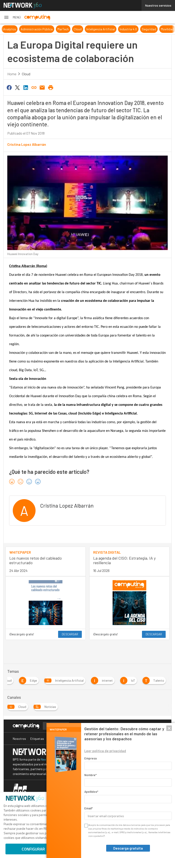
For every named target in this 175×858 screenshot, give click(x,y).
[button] (12, 17)
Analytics (9, 29)
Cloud (78, 29)
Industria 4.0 (128, 29)
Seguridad (149, 29)
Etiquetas (37, 739)
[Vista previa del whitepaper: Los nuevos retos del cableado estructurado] (45, 602)
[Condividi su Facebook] (9, 87)
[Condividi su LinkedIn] (25, 87)
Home (11, 74)
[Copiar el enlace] (34, 87)
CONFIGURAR (33, 849)
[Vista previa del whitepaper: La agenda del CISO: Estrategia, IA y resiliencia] (129, 602)
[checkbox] (86, 825)
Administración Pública (37, 29)
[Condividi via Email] (42, 87)
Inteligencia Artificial (100, 29)
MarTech (63, 29)
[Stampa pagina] (50, 87)
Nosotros (19, 739)
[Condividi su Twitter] (17, 87)
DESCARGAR (70, 634)
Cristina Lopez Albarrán (26, 144)
